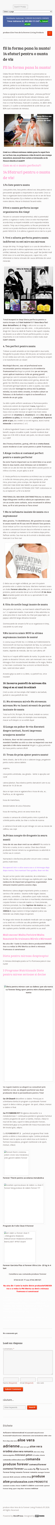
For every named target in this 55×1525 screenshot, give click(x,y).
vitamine (28, 1488)
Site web (40, 1383)
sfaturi (17, 1486)
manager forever (44, 1472)
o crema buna (42, 443)
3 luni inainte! (24, 322)
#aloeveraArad (17, 1432)
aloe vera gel (24, 1447)
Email (26, 1383)
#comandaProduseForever (12, 1436)
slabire (31, 1485)
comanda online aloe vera (14, 1460)
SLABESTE (24, 1486)
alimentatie (26, 1436)
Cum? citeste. (9, 340)
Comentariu (8, 1349)
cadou (37, 1455)
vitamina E (30, 415)
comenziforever (37, 1464)
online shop (26, 1477)
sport (15, 1488)
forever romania (30, 1472)
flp (37, 1468)
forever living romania (12, 1472)
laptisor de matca (34, 905)
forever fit (44, 1469)
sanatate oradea (9, 1486)
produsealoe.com (22, 1481)
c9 (33, 1455)
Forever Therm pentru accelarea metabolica (23, 1178)
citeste (42, 1455)
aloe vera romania (23, 1451)
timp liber (20, 1488)
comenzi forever (13, 1468)
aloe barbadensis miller (39, 1436)
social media (39, 1486)
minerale (7, 423)
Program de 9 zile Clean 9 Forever (18, 1226)
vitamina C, (19, 415)
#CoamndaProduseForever (34, 1433)
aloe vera (13, 1441)
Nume (10, 1383)
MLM (11, 1477)
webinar (34, 1488)
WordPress (18, 1516)
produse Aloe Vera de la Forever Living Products (23, 32)
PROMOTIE (41, 1481)
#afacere (7, 1432)
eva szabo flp (30, 1469)
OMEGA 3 (7, 911)
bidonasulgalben (9, 1455)
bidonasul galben (23, 1455)
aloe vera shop (39, 1452)
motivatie (17, 1477)
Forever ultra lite (18, 589)
